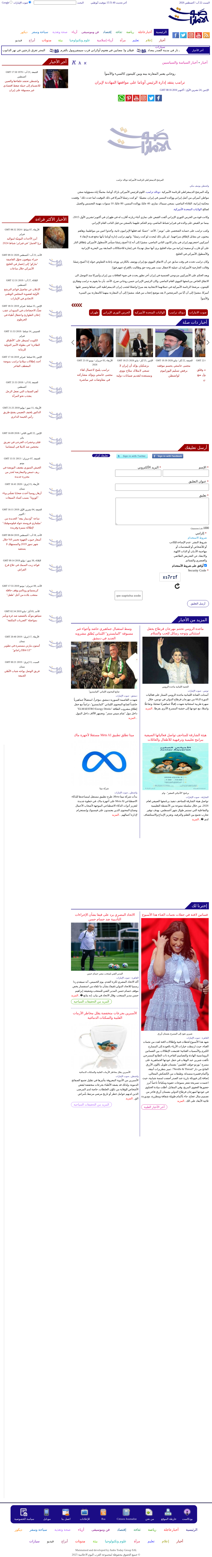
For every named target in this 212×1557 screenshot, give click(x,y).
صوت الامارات (198, 312)
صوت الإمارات (20, 2)
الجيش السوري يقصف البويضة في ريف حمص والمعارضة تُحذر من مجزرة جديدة (22, 472)
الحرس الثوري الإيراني (116, 312)
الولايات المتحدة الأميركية (188, 209)
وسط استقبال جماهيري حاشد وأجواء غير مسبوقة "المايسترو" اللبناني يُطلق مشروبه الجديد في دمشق (104, 633)
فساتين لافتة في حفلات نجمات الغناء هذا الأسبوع (175, 914)
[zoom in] (74, 62)
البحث (80, 2)
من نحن (149, 1518)
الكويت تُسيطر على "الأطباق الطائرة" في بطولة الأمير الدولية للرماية (22, 345)
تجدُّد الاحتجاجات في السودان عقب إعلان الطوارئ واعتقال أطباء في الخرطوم (21, 315)
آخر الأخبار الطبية (154, 1107)
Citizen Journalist (127, 1518)
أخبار (204, 62)
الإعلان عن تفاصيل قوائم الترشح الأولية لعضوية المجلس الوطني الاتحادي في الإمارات (22, 294)
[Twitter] (132, 457)
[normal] (79, 62)
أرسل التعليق (198, 603)
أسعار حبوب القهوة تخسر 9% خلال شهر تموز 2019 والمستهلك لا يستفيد (22, 544)
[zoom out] (85, 62)
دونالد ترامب (153, 191)
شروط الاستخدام (197, 537)
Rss (103, 1518)
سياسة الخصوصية (24, 1518)
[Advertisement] (85, 18)
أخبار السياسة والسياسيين (180, 62)
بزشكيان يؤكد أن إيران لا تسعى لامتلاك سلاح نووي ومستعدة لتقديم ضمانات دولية (134, 370)
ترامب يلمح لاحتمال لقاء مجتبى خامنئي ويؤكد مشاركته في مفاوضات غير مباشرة (95, 374)
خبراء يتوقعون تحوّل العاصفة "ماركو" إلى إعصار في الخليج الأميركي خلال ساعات (22, 264)
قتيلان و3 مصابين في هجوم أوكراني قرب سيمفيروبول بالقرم (109, 50)
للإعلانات (85, 1518)
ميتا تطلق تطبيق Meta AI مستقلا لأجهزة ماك (104, 735)
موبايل (47, 1518)
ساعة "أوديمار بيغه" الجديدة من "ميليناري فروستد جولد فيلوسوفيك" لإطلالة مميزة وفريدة (22, 523)
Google (5, 2)
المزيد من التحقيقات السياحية (91, 1001)
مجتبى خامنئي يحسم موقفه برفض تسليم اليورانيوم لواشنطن (173, 370)
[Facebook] (167, 457)
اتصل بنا (66, 1518)
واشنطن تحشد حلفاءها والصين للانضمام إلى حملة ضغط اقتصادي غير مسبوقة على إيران (21, 85)
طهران (94, 312)
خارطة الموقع (168, 1518)
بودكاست (187, 1518)
